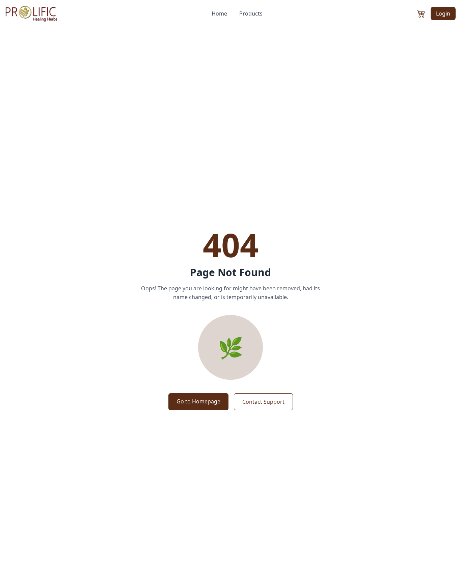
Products (251, 13)
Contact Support (263, 401)
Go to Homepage (198, 401)
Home (219, 13)
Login (443, 13)
